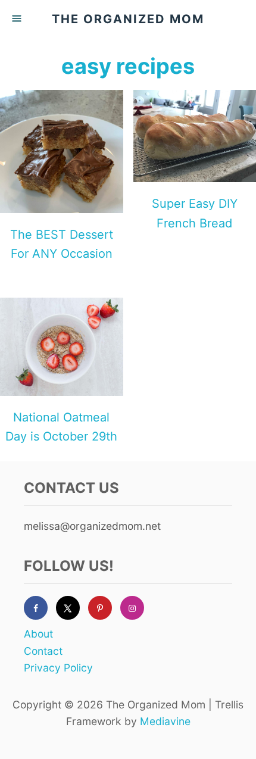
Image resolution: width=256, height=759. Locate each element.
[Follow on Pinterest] (104, 608)
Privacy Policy (58, 667)
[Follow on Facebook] (40, 608)
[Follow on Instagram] (136, 608)
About (38, 633)
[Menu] (18, 19)
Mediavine (165, 721)
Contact (43, 651)
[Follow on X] (72, 608)
